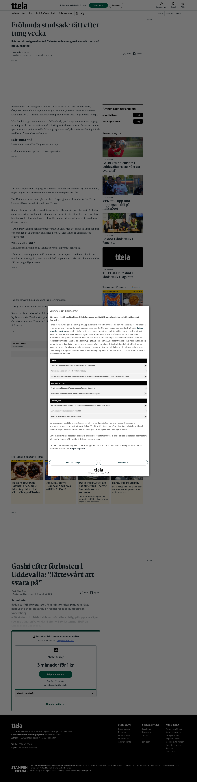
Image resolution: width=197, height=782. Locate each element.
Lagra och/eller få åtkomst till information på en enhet (73, 365)
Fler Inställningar (73, 462)
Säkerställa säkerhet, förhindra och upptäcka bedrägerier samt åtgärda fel (80, 405)
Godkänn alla (123, 462)
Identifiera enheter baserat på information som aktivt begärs (75, 393)
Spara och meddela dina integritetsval (66, 416)
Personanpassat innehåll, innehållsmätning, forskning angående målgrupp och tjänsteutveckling (90, 376)
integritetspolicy (77, 448)
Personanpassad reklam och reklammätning (68, 371)
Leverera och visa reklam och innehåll (66, 411)
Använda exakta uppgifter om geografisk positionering (73, 388)
